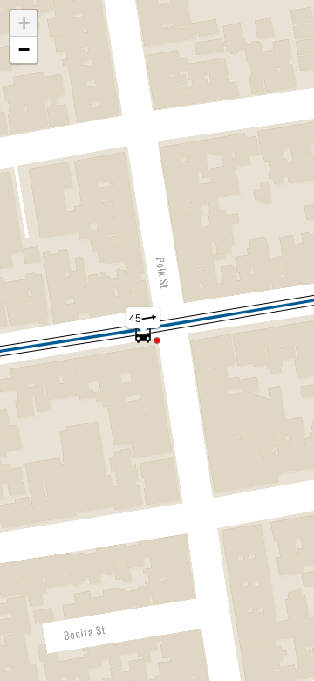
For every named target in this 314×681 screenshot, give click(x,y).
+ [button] (24, 23)
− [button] (24, 49)
